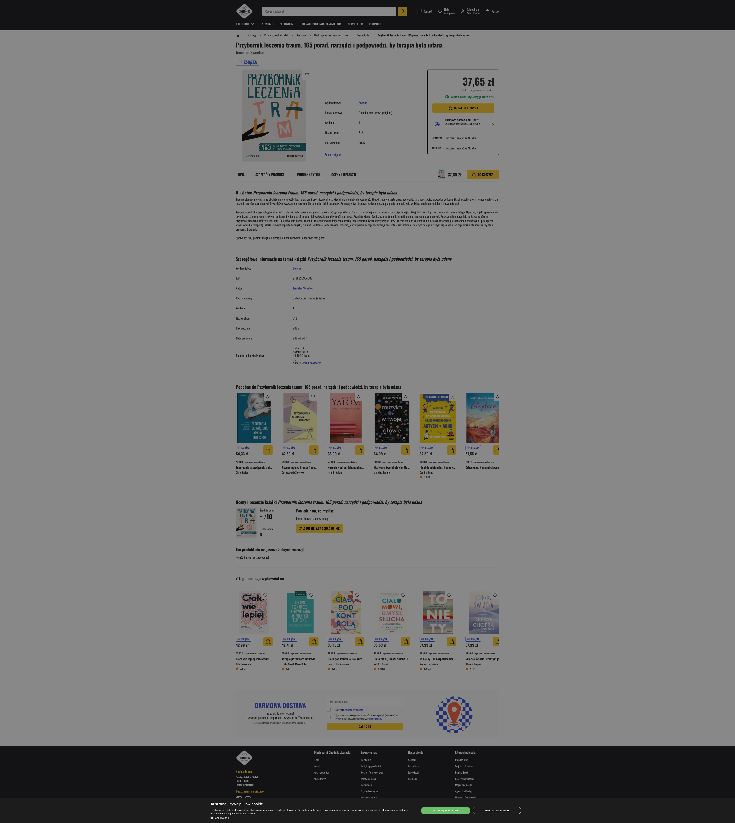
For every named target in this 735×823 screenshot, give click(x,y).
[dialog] (367, 810)
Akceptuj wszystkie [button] (446, 810)
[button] (312, 818)
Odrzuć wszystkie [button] (497, 810)
